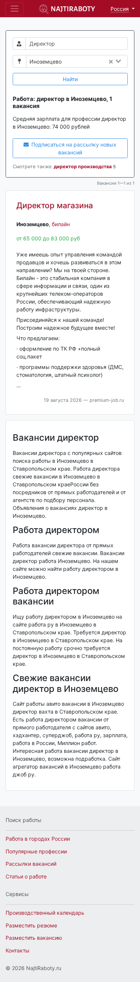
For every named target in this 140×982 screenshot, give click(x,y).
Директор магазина (54, 205)
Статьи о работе (26, 876)
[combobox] (97, 62)
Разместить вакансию (34, 938)
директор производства (83, 166)
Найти (70, 79)
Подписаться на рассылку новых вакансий (73, 148)
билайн (61, 224)
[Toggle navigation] (14, 8)
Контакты (17, 950)
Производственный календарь (45, 912)
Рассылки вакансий (31, 864)
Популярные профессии (36, 851)
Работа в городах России (38, 838)
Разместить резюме (31, 925)
